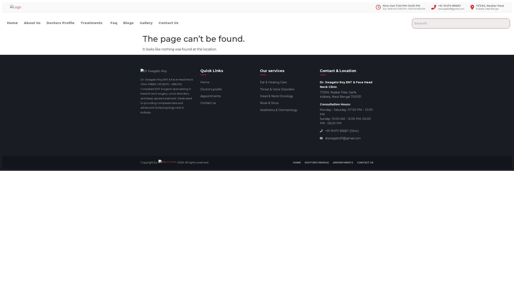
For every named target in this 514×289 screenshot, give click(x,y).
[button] (92, 23)
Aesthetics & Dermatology (278, 110)
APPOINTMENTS (343, 162)
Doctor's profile (211, 89)
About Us (32, 23)
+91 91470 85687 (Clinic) (342, 131)
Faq (113, 23)
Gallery (146, 23)
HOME (297, 162)
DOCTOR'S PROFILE (317, 162)
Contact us (208, 103)
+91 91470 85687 (449, 5)
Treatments (91, 23)
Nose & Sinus (269, 103)
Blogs (128, 23)
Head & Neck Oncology (276, 96)
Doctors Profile (60, 23)
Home (12, 23)
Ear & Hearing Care (273, 82)
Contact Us (168, 23)
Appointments (210, 96)
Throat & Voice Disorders (277, 89)
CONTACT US (365, 162)
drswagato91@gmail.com (451, 8)
